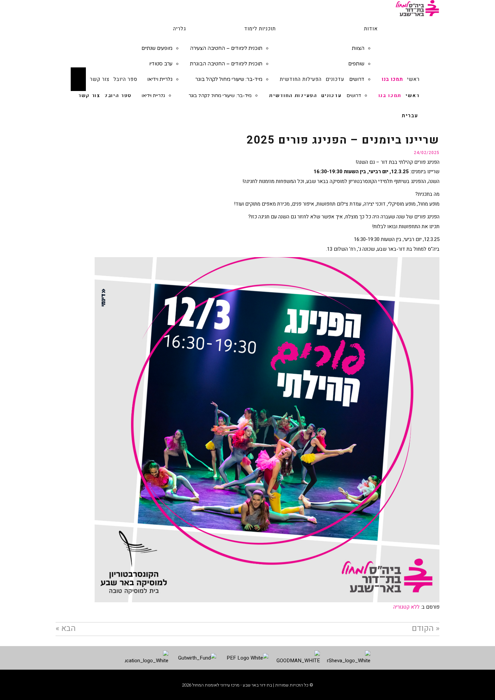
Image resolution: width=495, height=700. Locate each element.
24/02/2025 (426, 153)
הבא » (66, 628)
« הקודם (425, 628)
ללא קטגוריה (406, 607)
